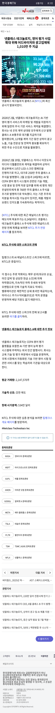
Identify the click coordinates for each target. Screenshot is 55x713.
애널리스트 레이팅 (44, 24)
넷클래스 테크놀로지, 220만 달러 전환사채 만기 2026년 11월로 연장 (28, 596)
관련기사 (7, 588)
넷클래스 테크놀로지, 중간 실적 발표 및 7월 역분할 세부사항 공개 (28, 619)
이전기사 (14, 572)
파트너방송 (6, 18)
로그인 (50, 3)
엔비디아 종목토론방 (18, 456)
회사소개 (19, 656)
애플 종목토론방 (16, 478)
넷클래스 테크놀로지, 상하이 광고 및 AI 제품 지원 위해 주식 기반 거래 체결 (28, 611)
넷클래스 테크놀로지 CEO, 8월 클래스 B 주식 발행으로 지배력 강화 (28, 604)
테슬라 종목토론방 (17, 523)
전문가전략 (19, 18)
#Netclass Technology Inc (16, 428)
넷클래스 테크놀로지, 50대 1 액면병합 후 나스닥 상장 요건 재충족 (28, 627)
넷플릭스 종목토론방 (18, 557)
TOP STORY (8, 24)
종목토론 (45, 18)
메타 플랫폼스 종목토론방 (20, 512)
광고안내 (31, 656)
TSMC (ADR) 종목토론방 (20, 546)
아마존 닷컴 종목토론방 (19, 489)
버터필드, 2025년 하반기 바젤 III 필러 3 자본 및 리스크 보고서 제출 (14, 580)
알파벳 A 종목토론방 (18, 501)
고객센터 (6, 656)
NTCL (38, 101)
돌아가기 (44, 638)
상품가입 (39, 3)
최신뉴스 (21, 24)
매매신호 (31, 18)
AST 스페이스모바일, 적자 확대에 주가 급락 (41, 580)
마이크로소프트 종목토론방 (21, 467)
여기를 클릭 (16, 316)
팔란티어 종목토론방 (18, 535)
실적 (30, 24)
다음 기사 (40, 572)
